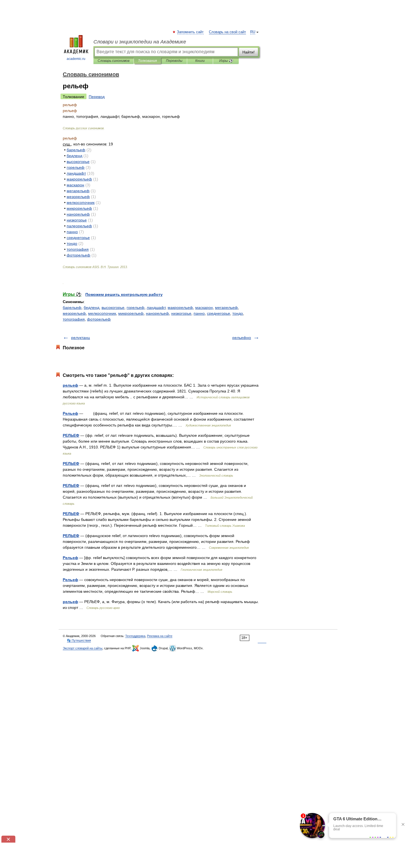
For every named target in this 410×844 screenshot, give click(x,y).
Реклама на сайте (159, 636)
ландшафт (156, 307)
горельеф (135, 307)
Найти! (248, 52)
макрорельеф (180, 307)
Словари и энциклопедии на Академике (139, 42)
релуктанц (80, 337)
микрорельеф (131, 313)
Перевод (97, 96)
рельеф (70, 385)
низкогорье (181, 313)
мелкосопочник (102, 313)
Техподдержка (135, 636)
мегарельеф (226, 307)
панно (199, 313)
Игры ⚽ (226, 61)
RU (252, 32)
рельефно (241, 337)
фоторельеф (99, 319)
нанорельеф (157, 313)
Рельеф (70, 413)
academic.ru (76, 59)
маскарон (204, 307)
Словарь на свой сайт (227, 32)
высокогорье (113, 307)
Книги (200, 61)
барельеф (72, 307)
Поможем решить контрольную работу (124, 294)
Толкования (147, 61)
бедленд (91, 307)
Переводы (174, 61)
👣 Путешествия (79, 640)
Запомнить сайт (190, 32)
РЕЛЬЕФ (71, 435)
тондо (237, 313)
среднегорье (218, 313)
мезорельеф (74, 313)
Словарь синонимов (113, 61)
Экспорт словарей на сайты (82, 648)
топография (74, 319)
